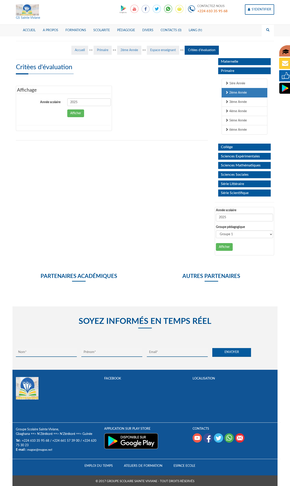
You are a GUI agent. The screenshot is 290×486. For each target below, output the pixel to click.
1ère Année (236, 83)
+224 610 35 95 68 (212, 11)
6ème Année (237, 129)
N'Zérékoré (45, 434)
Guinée (87, 434)
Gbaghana (23, 434)
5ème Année (237, 120)
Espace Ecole (184, 465)
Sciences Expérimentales (240, 156)
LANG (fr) (195, 30)
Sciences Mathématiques (241, 165)
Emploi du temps (99, 465)
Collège (227, 147)
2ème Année (129, 50)
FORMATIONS (75, 30)
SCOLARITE (101, 30)
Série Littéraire (232, 184)
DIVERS (147, 30)
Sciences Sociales (235, 174)
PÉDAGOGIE (126, 30)
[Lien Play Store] (123, 8)
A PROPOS (50, 30)
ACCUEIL (29, 30)
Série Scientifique (235, 193)
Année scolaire (50, 102)
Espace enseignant (163, 50)
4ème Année (237, 111)
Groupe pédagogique (230, 227)
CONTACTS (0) (171, 30)
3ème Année (237, 102)
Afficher (75, 113)
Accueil (80, 50)
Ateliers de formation (143, 465)
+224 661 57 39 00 (66, 440)
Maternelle (229, 61)
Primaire (102, 50)
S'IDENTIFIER (261, 9)
